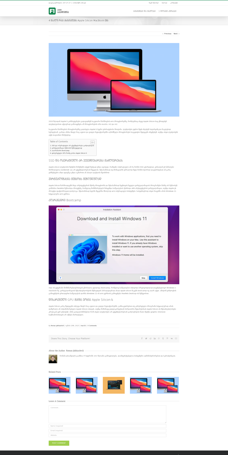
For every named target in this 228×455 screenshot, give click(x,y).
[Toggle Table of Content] (91, 142)
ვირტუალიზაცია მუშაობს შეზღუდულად (67, 148)
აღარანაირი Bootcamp (60, 150)
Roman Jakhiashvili (57, 326)
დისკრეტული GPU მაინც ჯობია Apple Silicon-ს (69, 153)
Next (176, 34)
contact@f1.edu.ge (79, 3)
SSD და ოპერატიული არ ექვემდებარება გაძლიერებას (73, 145)
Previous (167, 34)
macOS (83, 326)
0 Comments (92, 326)
